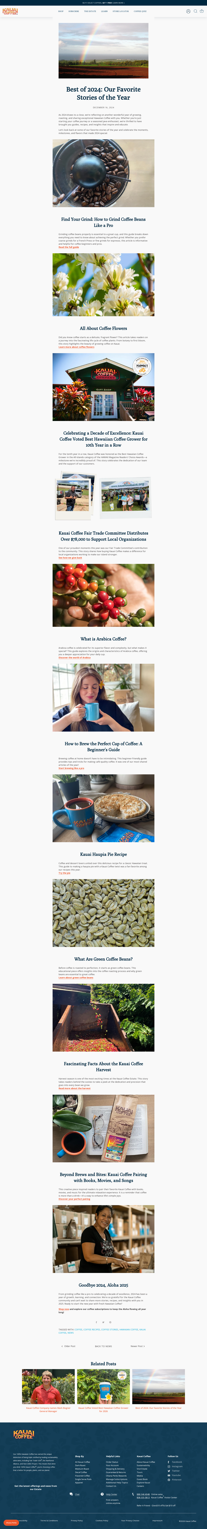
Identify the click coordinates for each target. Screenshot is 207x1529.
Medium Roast (82, 1468)
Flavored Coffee (82, 1475)
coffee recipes (91, 1329)
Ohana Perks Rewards (116, 1475)
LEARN (104, 11)
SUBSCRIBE (74, 11)
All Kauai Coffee (82, 1462)
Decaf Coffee (81, 1472)
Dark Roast (80, 1465)
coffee (78, 1329)
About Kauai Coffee (146, 1462)
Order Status (112, 1462)
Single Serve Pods (83, 1479)
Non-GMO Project (30, 1464)
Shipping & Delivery (115, 1468)
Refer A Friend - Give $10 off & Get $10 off (156, 1505)
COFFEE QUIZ (140, 11)
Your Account (112, 1465)
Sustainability (143, 1465)
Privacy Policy (77, 1520)
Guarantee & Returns (116, 1472)
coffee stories (109, 1329)
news (71, 1332)
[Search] (195, 11)
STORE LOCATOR (121, 11)
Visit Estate (142, 1468)
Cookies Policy (102, 1520)
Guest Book (142, 1479)
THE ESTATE (90, 11)
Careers (140, 1486)
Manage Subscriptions (116, 1479)
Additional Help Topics (117, 1482)
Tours (139, 1472)
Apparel (79, 1482)
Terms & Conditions (49, 1520)
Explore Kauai (143, 1482)
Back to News (103, 1346)
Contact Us (111, 1486)
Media (140, 1475)
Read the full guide (69, 247)
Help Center (111, 1494)
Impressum (157, 1520)
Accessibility (22, 1520)
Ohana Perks (11, 1523)
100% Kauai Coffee (28, 1467)
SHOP (60, 11)
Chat (77, 1494)
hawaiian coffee (128, 1329)
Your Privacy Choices (130, 1520)
